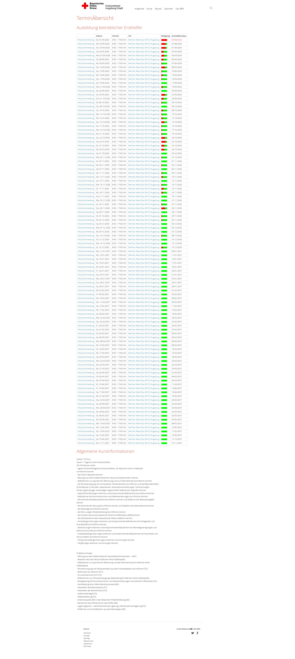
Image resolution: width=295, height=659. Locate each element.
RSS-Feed (87, 646)
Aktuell (158, 8)
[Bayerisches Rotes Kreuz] (93, 6)
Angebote (139, 8)
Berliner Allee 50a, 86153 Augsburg (143, 39)
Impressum (88, 644)
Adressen (87, 633)
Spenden (168, 8)
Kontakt (87, 636)
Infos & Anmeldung (86, 39)
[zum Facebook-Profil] (192, 633)
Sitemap (87, 638)
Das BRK (180, 8)
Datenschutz (88, 641)
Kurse (149, 8)
